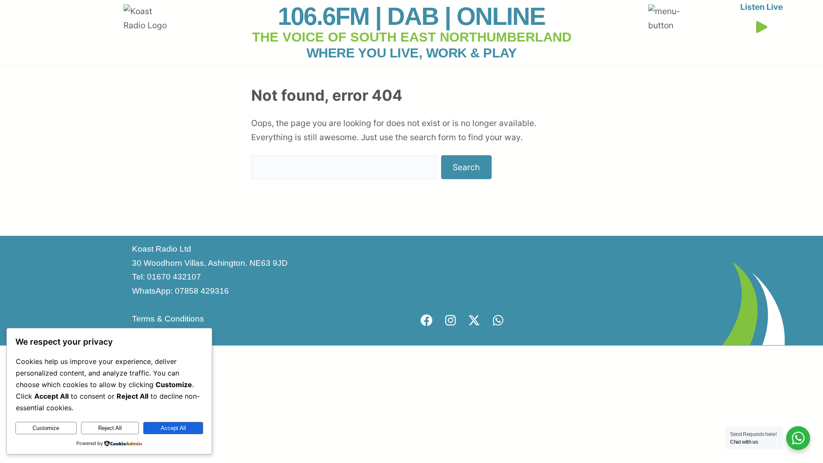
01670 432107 (174, 276)
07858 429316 (202, 290)
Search (466, 167)
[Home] (149, 11)
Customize (46, 428)
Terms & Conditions (168, 318)
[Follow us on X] (474, 320)
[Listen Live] (761, 25)
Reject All (110, 428)
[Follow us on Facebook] (426, 320)
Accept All (173, 428)
